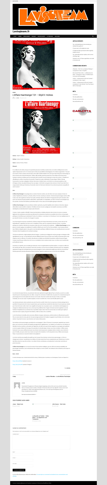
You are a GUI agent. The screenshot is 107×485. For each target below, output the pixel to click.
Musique (34, 36)
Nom (14, 452)
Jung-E (83, 80)
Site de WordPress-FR (78, 101)
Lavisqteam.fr (21, 31)
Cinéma (19, 36)
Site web (15, 463)
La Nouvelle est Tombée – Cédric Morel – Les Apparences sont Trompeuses (40, 417)
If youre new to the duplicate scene (81, 48)
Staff (15, 36)
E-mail (14, 457)
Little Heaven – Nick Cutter (59, 404)
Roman (14, 92)
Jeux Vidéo (57, 36)
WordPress (45, 483)
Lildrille (17, 97)
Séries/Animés (26, 36)
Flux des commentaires (78, 99)
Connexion (75, 94)
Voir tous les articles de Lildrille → (29, 394)
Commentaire (16, 434)
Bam (50, 483)
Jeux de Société (41, 36)
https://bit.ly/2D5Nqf (17, 361)
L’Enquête (84, 70)
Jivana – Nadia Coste (18, 404)
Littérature (50, 36)
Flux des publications (77, 97)
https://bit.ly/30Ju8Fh (18, 364)
